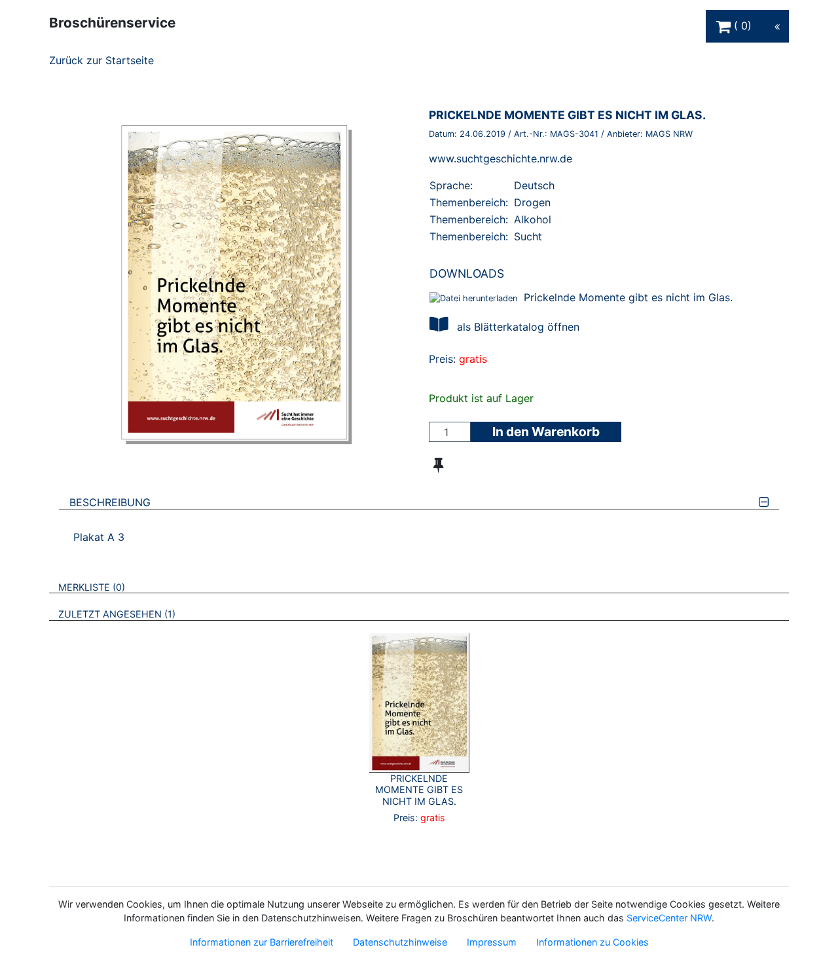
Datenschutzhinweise (400, 942)
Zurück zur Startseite (101, 60)
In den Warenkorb (546, 431)
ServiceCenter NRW (669, 917)
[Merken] (438, 464)
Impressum (492, 942)
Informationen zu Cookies (592, 942)
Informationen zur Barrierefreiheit (261, 942)
